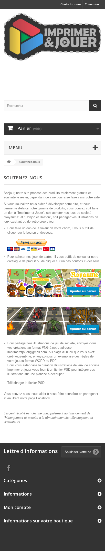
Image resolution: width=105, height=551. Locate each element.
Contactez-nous (71, 4)
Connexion (92, 4)
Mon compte (17, 507)
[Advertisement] (52, 76)
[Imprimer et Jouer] (52, 37)
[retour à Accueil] (8, 162)
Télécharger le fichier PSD (25, 383)
